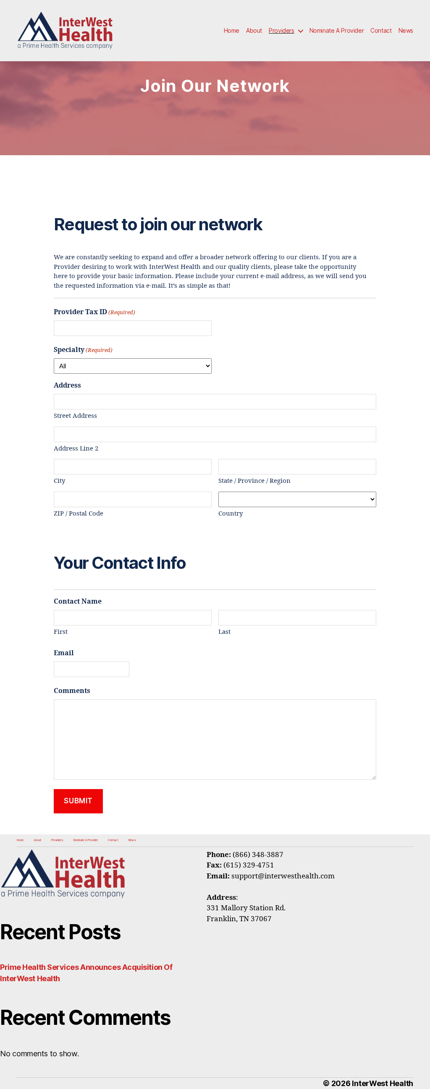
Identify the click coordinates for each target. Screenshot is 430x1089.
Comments (72, 691)
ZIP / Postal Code (78, 514)
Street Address (75, 416)
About (254, 30)
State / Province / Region (254, 481)
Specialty (83, 350)
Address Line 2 (76, 449)
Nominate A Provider (336, 30)
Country (230, 514)
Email (64, 653)
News (406, 30)
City (59, 481)
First (61, 632)
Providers (281, 30)
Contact (380, 30)
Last (224, 632)
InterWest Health (382, 1083)
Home (231, 30)
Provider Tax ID (94, 312)
